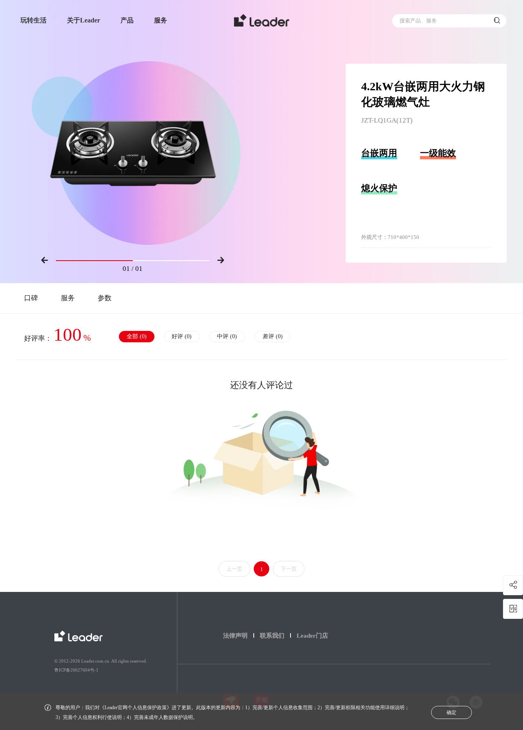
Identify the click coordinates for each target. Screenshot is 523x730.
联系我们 (272, 635)
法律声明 (235, 635)
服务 (160, 20)
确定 (451, 712)
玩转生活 (33, 20)
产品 (127, 20)
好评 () (182, 336)
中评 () (227, 336)
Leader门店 (312, 635)
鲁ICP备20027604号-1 (76, 669)
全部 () (137, 336)
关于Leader (83, 20)
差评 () (273, 336)
